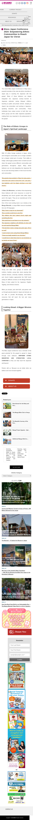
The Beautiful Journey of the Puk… (20, 422)
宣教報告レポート (21, 42)
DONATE (14, 13)
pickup (4, 42)
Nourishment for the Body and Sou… (20, 404)
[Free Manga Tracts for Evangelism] (16, 676)
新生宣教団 (13, 817)
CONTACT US (9, 809)
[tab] (16, 380)
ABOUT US (8, 21)
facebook (22, 3)
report (27, 42)
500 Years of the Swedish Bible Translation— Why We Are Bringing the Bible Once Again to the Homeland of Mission (16, 572)
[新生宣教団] (9, 3)
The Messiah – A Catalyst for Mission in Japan (14, 540)
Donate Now (20, 632)
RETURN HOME (16, 467)
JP (31, 3)
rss (17, 3)
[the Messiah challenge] (16, 699)
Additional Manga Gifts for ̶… (20, 439)
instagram (27, 3)
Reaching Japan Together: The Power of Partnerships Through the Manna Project (22, 453)
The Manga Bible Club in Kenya (21, 412)
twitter (19, 3)
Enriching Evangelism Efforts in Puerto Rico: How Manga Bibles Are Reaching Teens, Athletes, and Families (10, 454)
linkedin (25, 3)
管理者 (4, 45)
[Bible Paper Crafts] (16, 719)
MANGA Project (14, 42)
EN (31, 2)
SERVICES (20, 21)
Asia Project (8, 42)
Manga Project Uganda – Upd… (20, 430)
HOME (2, 9)
